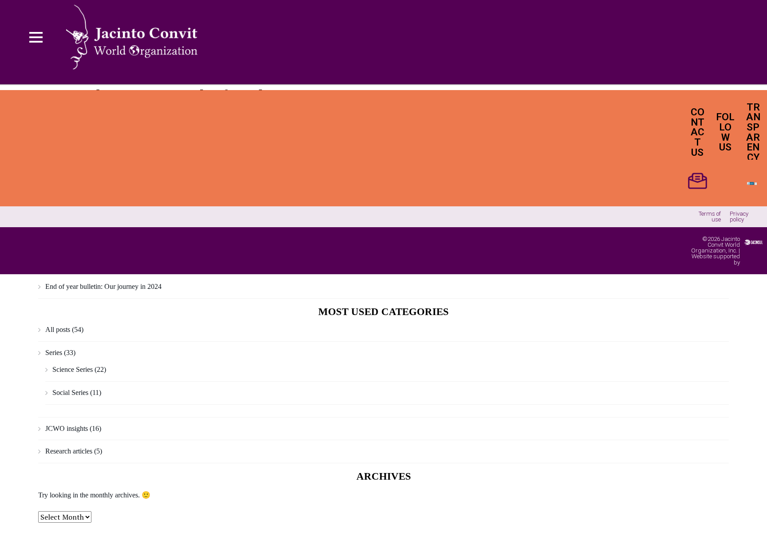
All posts (57, 329)
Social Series (70, 392)
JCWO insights (66, 428)
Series (53, 352)
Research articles (68, 451)
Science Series (72, 369)
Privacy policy (739, 216)
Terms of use (710, 216)
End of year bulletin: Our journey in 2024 (103, 286)
